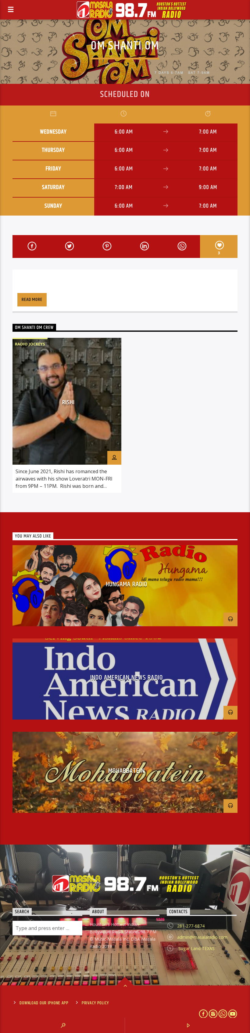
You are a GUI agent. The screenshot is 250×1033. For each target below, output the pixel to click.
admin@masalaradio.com (202, 937)
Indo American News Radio (126, 677)
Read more (32, 299)
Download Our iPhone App (44, 1003)
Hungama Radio (127, 584)
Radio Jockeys (30, 344)
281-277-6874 (191, 926)
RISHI (68, 402)
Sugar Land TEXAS (196, 948)
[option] (67, 415)
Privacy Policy (95, 1003)
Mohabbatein (126, 771)
